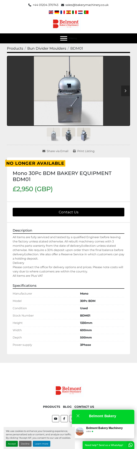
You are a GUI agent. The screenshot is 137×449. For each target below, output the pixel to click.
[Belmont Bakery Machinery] (68, 390)
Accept (12, 443)
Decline (25, 443)
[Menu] (63, 38)
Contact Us (68, 212)
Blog (67, 406)
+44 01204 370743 (45, 5)
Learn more (41, 443)
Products (51, 406)
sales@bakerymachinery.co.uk (87, 5)
